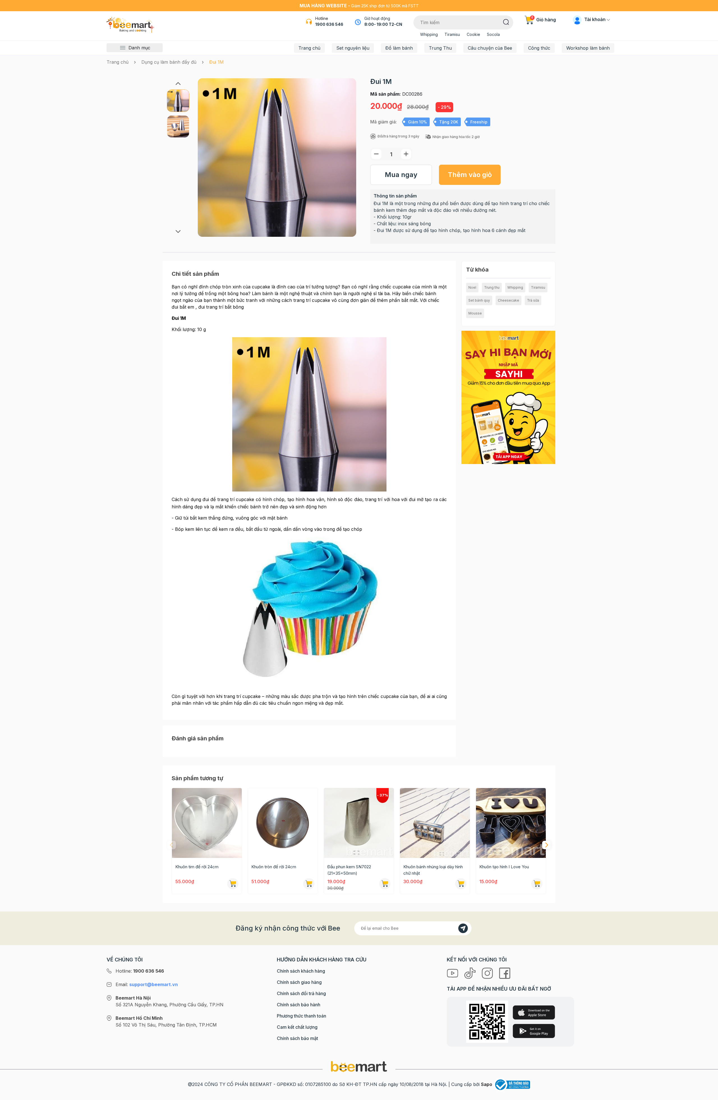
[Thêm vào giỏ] (232, 883)
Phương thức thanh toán (301, 1016)
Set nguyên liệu (352, 48)
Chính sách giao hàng (299, 982)
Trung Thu (440, 48)
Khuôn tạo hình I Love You (504, 866)
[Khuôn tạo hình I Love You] (511, 823)
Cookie (473, 34)
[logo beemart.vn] (359, 1066)
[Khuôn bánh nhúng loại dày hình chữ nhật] (435, 823)
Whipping (429, 34)
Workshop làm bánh (588, 48)
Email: (147, 984)
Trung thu (492, 287)
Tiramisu (452, 34)
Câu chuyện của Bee (490, 48)
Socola (493, 34)
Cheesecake (508, 300)
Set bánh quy (479, 300)
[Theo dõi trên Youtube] (453, 972)
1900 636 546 (329, 24)
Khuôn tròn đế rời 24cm (273, 866)
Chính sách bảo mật (297, 1038)
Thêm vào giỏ (470, 175)
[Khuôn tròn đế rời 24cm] (283, 823)
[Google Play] (534, 1031)
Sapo (486, 1084)
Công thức (539, 48)
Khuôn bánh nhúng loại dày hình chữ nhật (433, 870)
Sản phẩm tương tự (197, 778)
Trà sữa (533, 300)
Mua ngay (401, 175)
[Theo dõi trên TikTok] (470, 972)
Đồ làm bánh (399, 48)
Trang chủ (309, 48)
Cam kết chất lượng (297, 1027)
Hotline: (140, 971)
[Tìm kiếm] (506, 21)
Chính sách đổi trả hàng (301, 993)
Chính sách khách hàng (301, 971)
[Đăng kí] (463, 928)
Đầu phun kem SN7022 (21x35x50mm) (349, 870)
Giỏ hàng (543, 19)
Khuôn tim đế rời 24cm (196, 866)
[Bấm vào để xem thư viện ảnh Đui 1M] (277, 157)
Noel (472, 287)
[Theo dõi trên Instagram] (488, 972)
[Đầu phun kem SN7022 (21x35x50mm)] (359, 823)
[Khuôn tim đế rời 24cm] (207, 823)
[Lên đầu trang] (707, 1094)
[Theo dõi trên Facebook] (504, 972)
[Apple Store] (534, 1012)
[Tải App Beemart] (508, 397)
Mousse (475, 313)
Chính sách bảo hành (298, 1004)
